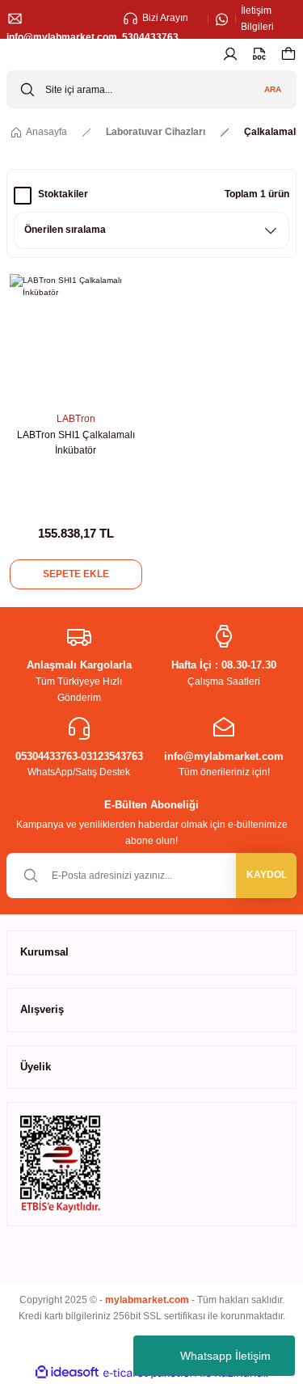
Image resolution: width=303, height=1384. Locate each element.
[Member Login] (230, 54)
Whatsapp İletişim (225, 1355)
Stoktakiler (63, 194)
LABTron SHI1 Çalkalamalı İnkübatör (76, 443)
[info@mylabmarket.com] (61, 19)
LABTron (76, 418)
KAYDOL (266, 874)
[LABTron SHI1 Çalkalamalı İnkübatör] (76, 340)
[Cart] (288, 54)
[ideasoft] (67, 1372)
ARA (272, 89)
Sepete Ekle (76, 574)
